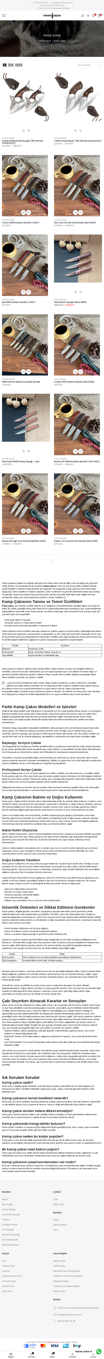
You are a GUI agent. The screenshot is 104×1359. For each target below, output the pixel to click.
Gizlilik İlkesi (59, 1266)
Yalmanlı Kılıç (9, 1281)
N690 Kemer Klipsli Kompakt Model (21, 381)
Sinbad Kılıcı (8, 1286)
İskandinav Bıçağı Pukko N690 (70, 302)
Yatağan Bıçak (9, 1224)
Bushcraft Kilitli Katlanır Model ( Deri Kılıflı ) (77, 461)
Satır (55, 1229)
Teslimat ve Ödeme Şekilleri (67, 1276)
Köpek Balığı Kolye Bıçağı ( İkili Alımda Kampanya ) (22, 142)
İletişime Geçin (61, 1281)
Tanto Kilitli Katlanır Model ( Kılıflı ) (20, 222)
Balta (56, 1219)
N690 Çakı (58, 1204)
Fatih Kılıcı (7, 1291)
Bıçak (5, 1199)
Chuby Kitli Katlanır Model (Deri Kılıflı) (74, 381)
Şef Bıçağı (7, 1204)
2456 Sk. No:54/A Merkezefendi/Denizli (54, 8)
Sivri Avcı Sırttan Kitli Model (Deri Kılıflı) (75, 222)
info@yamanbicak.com (63, 2)
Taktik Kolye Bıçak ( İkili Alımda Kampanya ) (78, 140)
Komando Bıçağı (10, 1214)
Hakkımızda (59, 1261)
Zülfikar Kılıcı (8, 1266)
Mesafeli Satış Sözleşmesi (66, 1271)
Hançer (6, 1219)
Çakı (55, 1199)
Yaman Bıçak (45, 40)
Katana (6, 1271)
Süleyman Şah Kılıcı (12, 1276)
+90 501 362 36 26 (40, 2)
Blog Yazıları (59, 1291)
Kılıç (4, 1261)
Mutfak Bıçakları (10, 1244)
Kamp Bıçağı (8, 1209)
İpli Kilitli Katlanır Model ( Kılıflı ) (19, 302)
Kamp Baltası (60, 1224)
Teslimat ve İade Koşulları (66, 1286)
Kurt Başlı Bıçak (10, 1239)
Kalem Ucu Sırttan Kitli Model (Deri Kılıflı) (76, 541)
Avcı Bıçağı (8, 1229)
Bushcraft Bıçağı (11, 1234)
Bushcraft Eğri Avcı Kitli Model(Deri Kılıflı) (24, 541)
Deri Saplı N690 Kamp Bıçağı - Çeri (20, 461)
